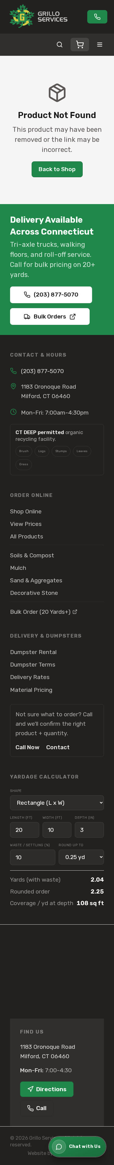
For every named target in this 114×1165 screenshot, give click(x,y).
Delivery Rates (30, 677)
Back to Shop (57, 169)
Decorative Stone (34, 592)
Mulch (18, 567)
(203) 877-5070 (56, 294)
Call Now (28, 747)
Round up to (71, 845)
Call (41, 1108)
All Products (26, 536)
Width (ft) (52, 818)
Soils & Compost (32, 555)
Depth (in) (85, 818)
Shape (16, 791)
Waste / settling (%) (30, 845)
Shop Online (26, 511)
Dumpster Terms (32, 664)
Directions (51, 1089)
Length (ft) (21, 818)
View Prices (26, 523)
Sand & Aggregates (36, 580)
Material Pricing (31, 689)
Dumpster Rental (33, 652)
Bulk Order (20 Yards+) (40, 611)
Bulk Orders (50, 316)
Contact (58, 747)
